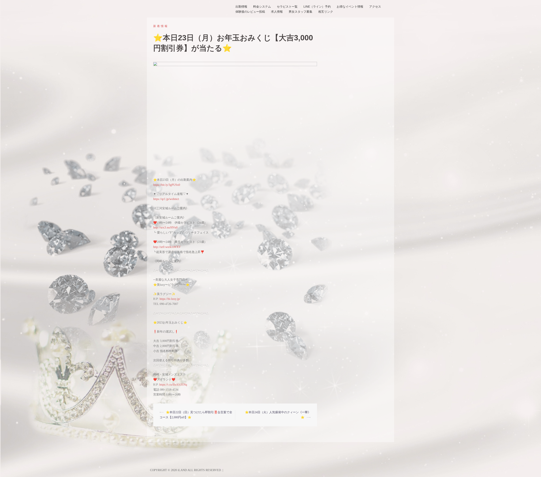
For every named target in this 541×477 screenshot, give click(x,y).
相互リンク (325, 11)
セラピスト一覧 (287, 6)
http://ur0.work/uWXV (167, 247)
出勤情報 (241, 6)
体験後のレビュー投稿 (250, 11)
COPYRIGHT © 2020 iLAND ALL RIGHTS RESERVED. (186, 470)
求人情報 (277, 11)
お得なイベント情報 (350, 6)
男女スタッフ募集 (300, 11)
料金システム (262, 6)
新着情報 (160, 26)
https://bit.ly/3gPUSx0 (166, 184)
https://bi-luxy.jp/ (170, 298)
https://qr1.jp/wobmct (166, 199)
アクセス (375, 6)
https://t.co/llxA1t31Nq (173, 384)
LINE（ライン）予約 (317, 6)
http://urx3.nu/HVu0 (165, 227)
